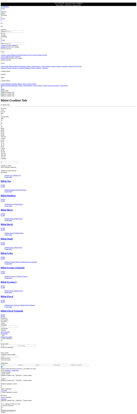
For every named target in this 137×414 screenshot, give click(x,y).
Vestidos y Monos (50, 66)
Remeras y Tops (40, 66)
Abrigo (58, 66)
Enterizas (16, 66)
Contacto (3, 68)
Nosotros (27, 68)
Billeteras (14, 55)
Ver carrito (4, 390)
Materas (25, 55)
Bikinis (11, 66)
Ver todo (44, 55)
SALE (30, 55)
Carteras (8, 55)
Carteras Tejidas (37, 55)
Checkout (3, 399)
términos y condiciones (12, 370)
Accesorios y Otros (66, 66)
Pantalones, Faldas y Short (27, 66)
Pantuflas (20, 55)
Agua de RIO (5, 56)
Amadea (3, 45)
